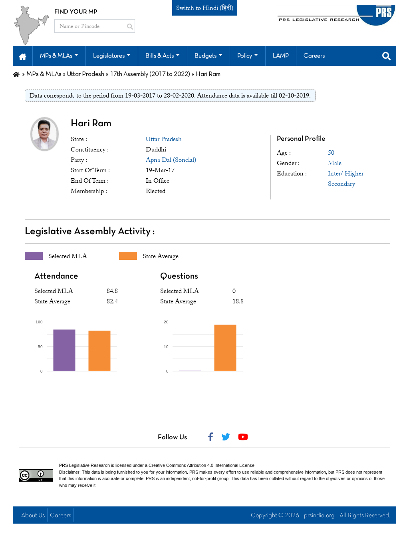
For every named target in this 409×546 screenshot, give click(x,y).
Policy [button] (244, 56)
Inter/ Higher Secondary (345, 178)
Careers (60, 515)
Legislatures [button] (109, 56)
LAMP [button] (281, 56)
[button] (22, 56)
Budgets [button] (205, 56)
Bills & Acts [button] (159, 56)
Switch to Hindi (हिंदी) (204, 8)
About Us (33, 515)
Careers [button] (314, 56)
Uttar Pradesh (164, 139)
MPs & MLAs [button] (56, 56)
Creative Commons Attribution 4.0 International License (201, 465)
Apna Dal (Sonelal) (171, 160)
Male (334, 163)
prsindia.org (319, 515)
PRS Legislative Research (84, 465)
